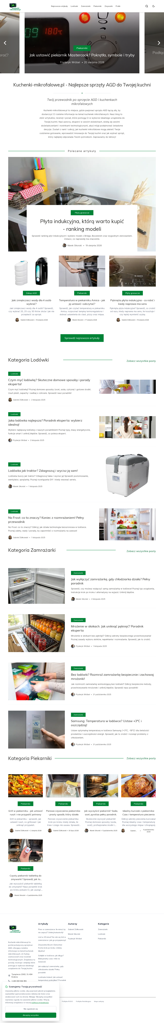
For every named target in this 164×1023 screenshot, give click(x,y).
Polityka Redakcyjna (83, 1001)
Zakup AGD (31, 293)
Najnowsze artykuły (59, 6)
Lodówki (74, 6)
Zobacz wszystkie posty (141, 360)
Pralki (118, 6)
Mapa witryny (99, 1001)
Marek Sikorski (74, 934)
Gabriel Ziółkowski (75, 929)
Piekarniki (97, 6)
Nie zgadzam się (31, 1009)
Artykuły (43, 923)
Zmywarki (109, 6)
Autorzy (72, 923)
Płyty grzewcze (82, 212)
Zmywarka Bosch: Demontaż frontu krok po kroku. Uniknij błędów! (50, 948)
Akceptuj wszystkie (31, 1015)
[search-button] (146, 6)
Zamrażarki (85, 6)
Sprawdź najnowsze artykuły (82, 338)
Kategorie (103, 923)
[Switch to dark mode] (153, 6)
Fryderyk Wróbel (75, 938)
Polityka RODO (67, 1001)
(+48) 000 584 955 (19, 981)
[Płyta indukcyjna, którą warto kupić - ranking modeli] (82, 204)
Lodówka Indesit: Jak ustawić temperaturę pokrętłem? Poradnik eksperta (52, 980)
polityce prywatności (40, 1002)
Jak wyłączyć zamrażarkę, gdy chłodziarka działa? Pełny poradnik (50, 969)
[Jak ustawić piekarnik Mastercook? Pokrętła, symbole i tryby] (82, 42)
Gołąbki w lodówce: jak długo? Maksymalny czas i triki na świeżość (51, 958)
